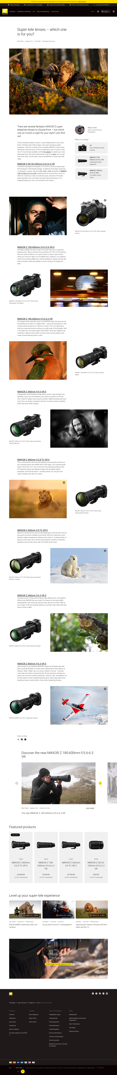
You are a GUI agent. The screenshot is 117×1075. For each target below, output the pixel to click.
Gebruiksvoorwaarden (51, 1068)
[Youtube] (107, 993)
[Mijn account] (98, 11)
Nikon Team (20, 41)
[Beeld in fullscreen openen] (105, 51)
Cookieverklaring (81, 1068)
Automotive (60, 921)
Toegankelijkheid (91, 1068)
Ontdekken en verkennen (24, 11)
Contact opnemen (30, 1068)
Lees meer (90, 808)
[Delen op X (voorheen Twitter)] (25, 739)
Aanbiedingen (55, 11)
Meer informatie (21, 881)
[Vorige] (16, 783)
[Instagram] (96, 993)
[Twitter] (103, 993)
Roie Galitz (78, 921)
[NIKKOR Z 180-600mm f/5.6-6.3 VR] (45, 845)
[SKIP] (23, 1071)
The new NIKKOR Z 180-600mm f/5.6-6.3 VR (43, 813)
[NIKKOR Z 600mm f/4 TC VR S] (71, 845)
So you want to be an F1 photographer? (57, 924)
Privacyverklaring (40, 1068)
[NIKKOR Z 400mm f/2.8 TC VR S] (20, 845)
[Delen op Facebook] (22, 739)
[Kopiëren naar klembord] (18, 739)
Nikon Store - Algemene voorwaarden (67, 1068)
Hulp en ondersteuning (43, 11)
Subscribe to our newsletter (58, 964)
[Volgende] (100, 783)
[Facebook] (100, 993)
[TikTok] (93, 993)
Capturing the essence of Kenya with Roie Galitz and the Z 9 (91, 925)
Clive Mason (45, 921)
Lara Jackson (12, 921)
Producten (12, 11)
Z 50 (44, 171)
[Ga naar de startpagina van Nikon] (5, 11)
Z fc (40, 171)
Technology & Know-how (48, 41)
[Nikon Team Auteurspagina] (80, 129)
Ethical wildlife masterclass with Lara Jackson (23, 925)
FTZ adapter (47, 152)
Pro (34, 11)
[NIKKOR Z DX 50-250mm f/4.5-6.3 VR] (96, 845)
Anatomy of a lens (45, 808)
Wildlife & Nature (29, 921)
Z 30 (49, 171)
